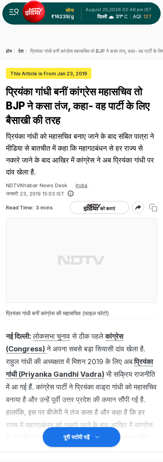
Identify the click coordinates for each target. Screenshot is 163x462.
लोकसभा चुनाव (51, 336)
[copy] (153, 207)
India (81, 185)
